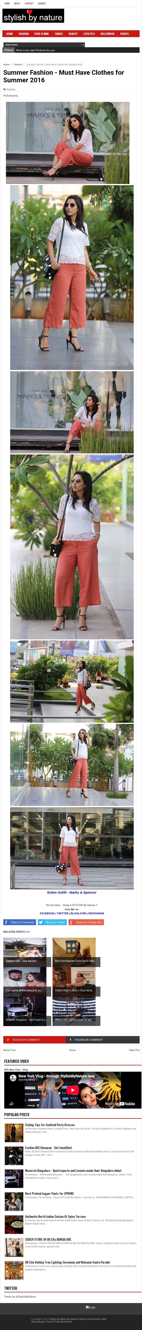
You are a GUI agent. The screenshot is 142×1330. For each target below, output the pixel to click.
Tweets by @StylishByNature (20, 1296)
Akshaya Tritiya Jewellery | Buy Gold (37, 50)
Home (7, 3)
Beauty (73, 34)
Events (124, 34)
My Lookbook (35, 39)
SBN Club (81, 39)
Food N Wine (41, 34)
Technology (13, 39)
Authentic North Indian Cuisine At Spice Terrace (55, 1216)
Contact (29, 3)
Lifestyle (89, 34)
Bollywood (107, 34)
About (17, 3)
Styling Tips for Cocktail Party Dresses (50, 1125)
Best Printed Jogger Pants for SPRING (49, 1193)
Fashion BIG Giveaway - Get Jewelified (48, 1147)
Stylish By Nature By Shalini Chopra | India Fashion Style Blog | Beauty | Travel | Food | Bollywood (68, 1320)
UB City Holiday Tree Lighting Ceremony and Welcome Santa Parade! (67, 1262)
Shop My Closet (60, 39)
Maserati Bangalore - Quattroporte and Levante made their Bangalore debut (73, 1170)
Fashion (23, 34)
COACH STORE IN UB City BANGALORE (48, 1239)
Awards (42, 3)
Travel (59, 34)
